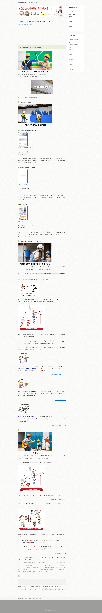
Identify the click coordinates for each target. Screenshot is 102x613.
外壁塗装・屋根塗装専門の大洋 (25, 147)
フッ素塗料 (49, 197)
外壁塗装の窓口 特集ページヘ (58, 374)
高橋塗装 (20, 221)
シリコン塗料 (43, 197)
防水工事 (53, 160)
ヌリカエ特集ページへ (60, 400)
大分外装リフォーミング (24, 184)
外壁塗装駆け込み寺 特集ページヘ (57, 425)
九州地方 (20, 18)
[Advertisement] (50, 35)
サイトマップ (51, 604)
